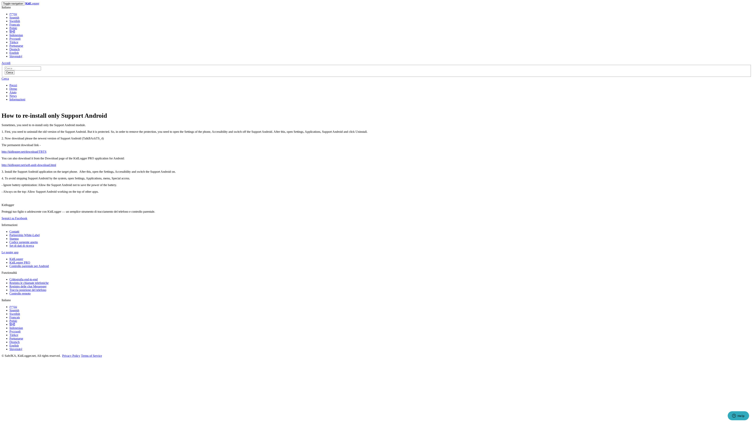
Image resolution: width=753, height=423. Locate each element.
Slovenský (15, 56)
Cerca (9, 72)
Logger (32, 3)
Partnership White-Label (24, 235)
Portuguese (16, 45)
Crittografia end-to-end (23, 279)
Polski (13, 28)
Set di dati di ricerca (21, 245)
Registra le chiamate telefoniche (29, 283)
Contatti (14, 231)
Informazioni (17, 99)
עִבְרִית (13, 14)
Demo (13, 88)
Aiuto (12, 92)
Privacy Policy (71, 355)
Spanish (14, 17)
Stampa (14, 238)
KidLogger (16, 259)
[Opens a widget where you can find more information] (738, 416)
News (13, 96)
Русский (15, 38)
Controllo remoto (20, 293)
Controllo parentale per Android (29, 266)
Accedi (6, 63)
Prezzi (13, 85)
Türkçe (13, 42)
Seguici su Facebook (14, 218)
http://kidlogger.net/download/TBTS (24, 151)
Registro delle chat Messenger (27, 286)
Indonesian (16, 35)
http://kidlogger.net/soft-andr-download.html (29, 165)
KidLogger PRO (19, 262)
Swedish (14, 21)
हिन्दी (12, 31)
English (14, 52)
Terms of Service (91, 355)
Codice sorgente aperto (23, 242)
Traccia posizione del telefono (27, 290)
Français (14, 24)
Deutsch (14, 49)
